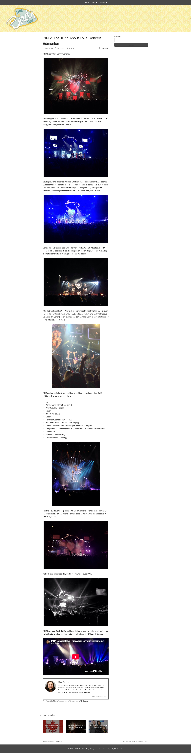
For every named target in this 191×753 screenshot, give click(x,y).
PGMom (84, 701)
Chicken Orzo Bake (55, 742)
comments (105, 48)
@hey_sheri (70, 48)
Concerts (73, 701)
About (93, 2)
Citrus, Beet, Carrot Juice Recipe (137, 742)
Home (87, 2)
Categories (102, 2)
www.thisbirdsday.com (99, 696)
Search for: (117, 37)
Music (55, 701)
